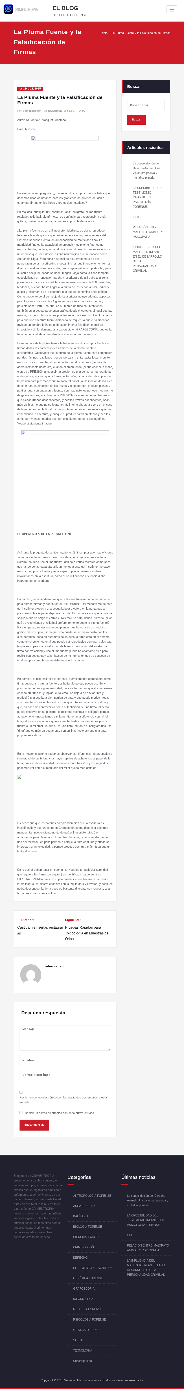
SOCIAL (78, 1340)
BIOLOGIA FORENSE (87, 1226)
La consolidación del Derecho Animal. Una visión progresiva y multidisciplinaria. (147, 1200)
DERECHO (80, 1257)
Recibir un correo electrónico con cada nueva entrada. (60, 1113)
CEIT (136, 217)
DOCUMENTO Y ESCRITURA (66, 110)
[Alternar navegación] (171, 9)
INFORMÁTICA (83, 1299)
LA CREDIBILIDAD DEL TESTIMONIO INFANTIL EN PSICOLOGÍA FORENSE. (148, 197)
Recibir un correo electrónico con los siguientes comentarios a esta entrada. (63, 1100)
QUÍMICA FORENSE (87, 1330)
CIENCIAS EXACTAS (87, 1237)
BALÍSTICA (80, 1216)
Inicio (104, 33)
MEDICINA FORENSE (87, 1309)
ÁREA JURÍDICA (84, 1206)
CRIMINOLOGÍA (84, 1247)
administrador (32, 110)
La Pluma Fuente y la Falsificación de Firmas (141, 33)
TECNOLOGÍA (82, 1350)
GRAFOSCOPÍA (84, 1288)
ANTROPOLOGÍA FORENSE (92, 1195)
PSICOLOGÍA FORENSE (89, 1319)
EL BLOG (65, 8)
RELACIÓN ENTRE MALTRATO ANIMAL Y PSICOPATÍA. (148, 232)
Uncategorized (82, 1361)
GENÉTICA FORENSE (88, 1278)
